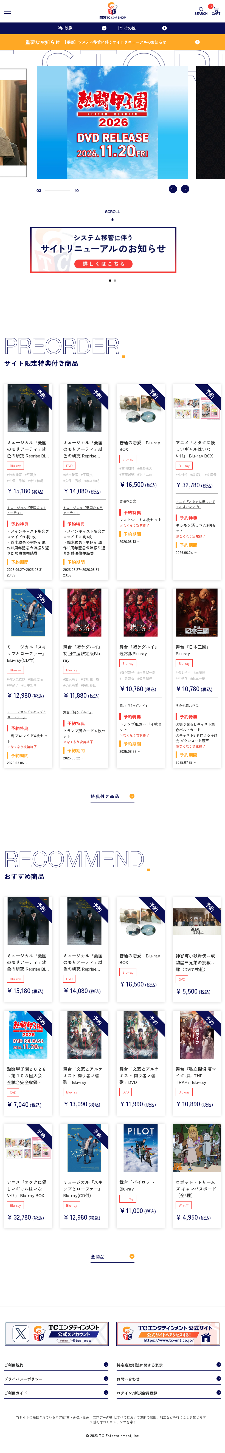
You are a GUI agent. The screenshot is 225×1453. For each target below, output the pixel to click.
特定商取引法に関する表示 (140, 1365)
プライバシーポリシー (23, 1379)
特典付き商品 (105, 796)
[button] (173, 189)
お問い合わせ (128, 1379)
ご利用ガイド (15, 1393)
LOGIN (47, 1426)
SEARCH (201, 14)
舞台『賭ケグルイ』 (78, 711)
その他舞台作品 (187, 705)
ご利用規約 (13, 1365)
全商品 (98, 1256)
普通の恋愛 (127, 501)
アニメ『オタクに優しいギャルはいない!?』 (195, 504)
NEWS (11, 1426)
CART (216, 11)
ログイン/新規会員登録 (137, 1393)
